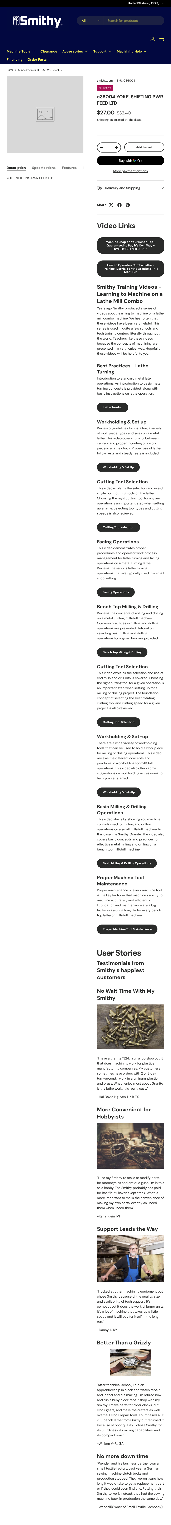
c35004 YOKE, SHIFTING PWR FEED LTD (40, 70)
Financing (15, 59)
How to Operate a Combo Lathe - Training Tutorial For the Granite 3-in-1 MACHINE (130, 268)
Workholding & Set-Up (119, 792)
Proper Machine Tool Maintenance (127, 929)
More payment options (130, 171)
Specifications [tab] (44, 167)
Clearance (48, 51)
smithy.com (105, 80)
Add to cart (144, 147)
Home (10, 70)
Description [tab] (16, 167)
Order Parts (37, 59)
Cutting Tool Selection (119, 722)
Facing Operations (116, 592)
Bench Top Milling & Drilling (122, 652)
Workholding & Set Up (118, 467)
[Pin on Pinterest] (128, 205)
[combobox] (120, 20)
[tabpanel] (45, 178)
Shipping (103, 120)
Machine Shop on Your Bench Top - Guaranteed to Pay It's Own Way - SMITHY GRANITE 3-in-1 (131, 245)
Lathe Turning (112, 407)
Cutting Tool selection (118, 527)
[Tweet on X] (111, 205)
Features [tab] (69, 167)
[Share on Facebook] (119, 205)
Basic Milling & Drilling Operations (127, 863)
